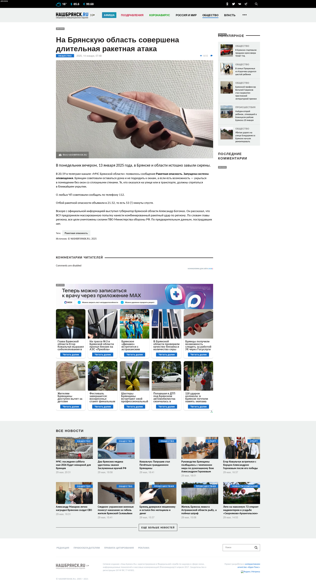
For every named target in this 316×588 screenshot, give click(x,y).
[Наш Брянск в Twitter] (233, 3)
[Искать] (256, 547)
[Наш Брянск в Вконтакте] (239, 3)
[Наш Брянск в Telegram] (245, 3)
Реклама (143, 547)
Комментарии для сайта (200, 269)
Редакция (62, 547)
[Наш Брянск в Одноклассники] (227, 3)
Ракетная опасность (76, 233)
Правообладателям (87, 547)
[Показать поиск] (256, 4)
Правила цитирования (119, 547)
